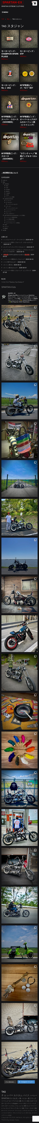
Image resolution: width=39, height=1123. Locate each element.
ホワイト (10, 1113)
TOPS (7, 195)
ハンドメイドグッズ (10, 210)
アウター (27, 1108)
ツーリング (5, 1101)
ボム (30, 1113)
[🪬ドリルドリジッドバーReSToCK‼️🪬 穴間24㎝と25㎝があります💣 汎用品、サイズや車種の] (19, 1060)
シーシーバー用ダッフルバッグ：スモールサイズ (18, 242)
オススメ (6, 226)
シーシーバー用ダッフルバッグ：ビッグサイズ (17, 270)
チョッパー (7, 1095)
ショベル (20, 1106)
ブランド (15, 1113)
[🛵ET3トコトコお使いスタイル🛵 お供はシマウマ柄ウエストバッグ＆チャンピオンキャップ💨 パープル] (19, 943)
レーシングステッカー (12, 208)
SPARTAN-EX (19, 1117)
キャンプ (8, 1108)
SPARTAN (5, 1098)
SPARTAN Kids (8, 287)
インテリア (8, 200)
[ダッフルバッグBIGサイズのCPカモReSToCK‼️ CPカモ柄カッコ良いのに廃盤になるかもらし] (19, 1021)
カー (10, 1101)
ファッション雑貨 (10, 197)
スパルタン (14, 1098)
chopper (15, 1103)
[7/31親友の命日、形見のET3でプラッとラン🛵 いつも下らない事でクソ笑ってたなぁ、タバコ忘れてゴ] (19, 517)
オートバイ (4, 1110)
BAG (7, 185)
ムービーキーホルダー (12, 204)
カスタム (18, 1095)
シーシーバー (11, 1110)
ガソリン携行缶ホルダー (10, 267)
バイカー (24, 1098)
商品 (4, 182)
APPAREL (6, 184)
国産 (36, 1108)
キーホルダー (9, 202)
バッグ (34, 1103)
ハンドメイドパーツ (10, 221)
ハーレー (33, 1095)
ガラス (27, 1113)
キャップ (13, 1108)
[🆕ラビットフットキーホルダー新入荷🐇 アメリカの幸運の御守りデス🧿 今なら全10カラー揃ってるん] (19, 750)
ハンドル (11, 1106)
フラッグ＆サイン (10, 213)
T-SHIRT (8, 193)
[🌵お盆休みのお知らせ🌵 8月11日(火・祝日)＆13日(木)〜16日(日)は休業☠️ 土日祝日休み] (19, 556)
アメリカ (15, 1101)
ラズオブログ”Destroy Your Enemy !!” (12, 282)
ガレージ (18, 1108)
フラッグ (33, 1098)
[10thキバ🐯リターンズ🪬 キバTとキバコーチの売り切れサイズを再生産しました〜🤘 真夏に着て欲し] (19, 788)
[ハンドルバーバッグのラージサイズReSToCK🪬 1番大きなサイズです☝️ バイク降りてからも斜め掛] (19, 323)
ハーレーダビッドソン (25, 1103)
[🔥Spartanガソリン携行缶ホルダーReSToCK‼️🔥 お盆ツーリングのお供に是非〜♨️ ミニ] (19, 633)
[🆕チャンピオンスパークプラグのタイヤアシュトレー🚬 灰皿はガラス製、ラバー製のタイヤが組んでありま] (19, 711)
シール (16, 1106)
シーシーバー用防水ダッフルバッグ (14, 259)
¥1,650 (26, 87)
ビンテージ (8, 1103)
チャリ (24, 1101)
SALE (5, 224)
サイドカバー (31, 1110)
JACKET (8, 189)
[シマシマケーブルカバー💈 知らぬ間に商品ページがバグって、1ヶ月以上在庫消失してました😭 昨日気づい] (19, 439)
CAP (7, 187)
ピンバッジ (8, 211)
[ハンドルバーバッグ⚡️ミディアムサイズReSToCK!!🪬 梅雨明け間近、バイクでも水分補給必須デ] (19, 866)
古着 (19, 1101)
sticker (9, 1115)
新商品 (6, 228)
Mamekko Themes (14, 1120)
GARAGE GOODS (8, 198)
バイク (26, 1095)
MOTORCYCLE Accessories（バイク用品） (15, 215)
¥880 (10, 55)
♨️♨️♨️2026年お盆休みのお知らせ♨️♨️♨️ (16, 254)
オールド (19, 1113)
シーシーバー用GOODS (11, 217)
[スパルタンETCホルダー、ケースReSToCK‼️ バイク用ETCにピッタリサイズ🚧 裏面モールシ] (19, 594)
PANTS (7, 191)
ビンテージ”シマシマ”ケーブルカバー (14, 247)
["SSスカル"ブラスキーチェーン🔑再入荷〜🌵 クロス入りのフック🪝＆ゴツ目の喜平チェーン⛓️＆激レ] (19, 982)
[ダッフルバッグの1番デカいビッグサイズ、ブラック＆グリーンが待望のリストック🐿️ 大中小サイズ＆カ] (19, 672)
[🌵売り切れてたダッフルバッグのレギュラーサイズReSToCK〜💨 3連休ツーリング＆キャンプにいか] (19, 905)
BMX (25, 1106)
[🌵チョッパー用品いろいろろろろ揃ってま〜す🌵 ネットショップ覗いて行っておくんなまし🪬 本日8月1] (19, 401)
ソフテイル (24, 1110)
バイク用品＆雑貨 (10, 219)
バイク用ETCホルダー (10, 262)
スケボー (32, 1108)
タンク (29, 1106)
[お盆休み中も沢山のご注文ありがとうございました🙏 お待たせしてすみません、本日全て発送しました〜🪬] (19, 362)
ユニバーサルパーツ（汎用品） (13, 223)
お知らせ (5, 180)
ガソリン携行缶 (8, 265)
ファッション (18, 1110)
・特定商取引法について (9, 173)
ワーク (33, 1106)
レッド (23, 1113)
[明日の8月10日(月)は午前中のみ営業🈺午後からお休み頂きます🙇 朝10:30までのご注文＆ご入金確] (19, 478)
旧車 (23, 1108)
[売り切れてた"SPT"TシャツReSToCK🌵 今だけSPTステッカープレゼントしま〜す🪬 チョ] (19, 827)
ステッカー (8, 206)
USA (28, 1101)
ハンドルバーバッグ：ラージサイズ (14, 239)
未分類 (4, 230)
